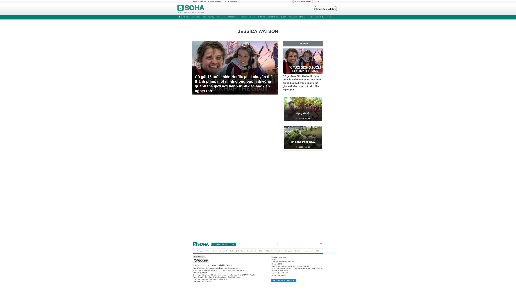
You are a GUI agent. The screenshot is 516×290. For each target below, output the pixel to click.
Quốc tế (252, 17)
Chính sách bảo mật (278, 275)
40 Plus (244, 17)
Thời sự (211, 17)
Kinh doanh (221, 17)
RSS (317, 251)
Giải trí (283, 17)
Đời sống (329, 17)
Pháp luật (293, 17)
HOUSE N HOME (200, 1)
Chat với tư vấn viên (285, 281)
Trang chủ (200, 251)
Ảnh (312, 251)
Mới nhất (186, 17)
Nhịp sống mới (273, 17)
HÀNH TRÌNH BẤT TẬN (218, 1)
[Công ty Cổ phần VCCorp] (225, 259)
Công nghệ (319, 17)
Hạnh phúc (196, 17)
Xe (311, 17)
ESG (204, 17)
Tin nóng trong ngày (303, 142)
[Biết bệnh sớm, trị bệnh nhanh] (325, 9)
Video (306, 251)
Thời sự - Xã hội (211, 251)
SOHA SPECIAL (235, 1)
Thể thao (261, 17)
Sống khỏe (303, 17)
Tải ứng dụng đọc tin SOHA (224, 244)
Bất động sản (233, 17)
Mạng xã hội (302, 113)
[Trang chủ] (191, 9)
